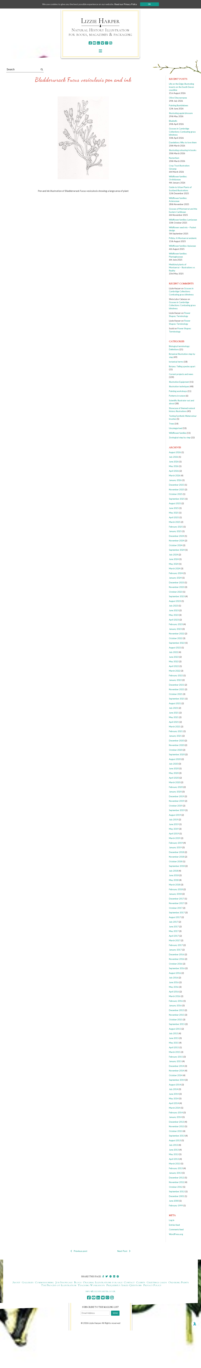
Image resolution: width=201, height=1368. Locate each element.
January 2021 (175, 736)
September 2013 (177, 1135)
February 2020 (176, 787)
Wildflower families (177, 433)
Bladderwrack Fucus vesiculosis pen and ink (83, 79)
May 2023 (174, 615)
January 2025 (175, 531)
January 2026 (175, 480)
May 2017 (174, 931)
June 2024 (174, 559)
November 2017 (176, 903)
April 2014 (174, 1103)
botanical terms (176, 361)
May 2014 (174, 1098)
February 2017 (176, 945)
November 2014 (176, 1070)
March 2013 (174, 1163)
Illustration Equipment (179, 382)
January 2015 (175, 1061)
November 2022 (176, 633)
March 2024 (174, 568)
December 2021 (176, 685)
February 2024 (176, 573)
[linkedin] (98, 43)
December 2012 (176, 1177)
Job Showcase (63, 1282)
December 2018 (176, 852)
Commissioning (44, 1282)
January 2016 (175, 1005)
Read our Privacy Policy (125, 4)
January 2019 (175, 847)
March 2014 (174, 1108)
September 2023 (177, 596)
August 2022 (175, 647)
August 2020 (175, 759)
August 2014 (175, 1084)
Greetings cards (157, 1282)
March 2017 (174, 940)
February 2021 (176, 731)
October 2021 (175, 694)
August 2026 (175, 452)
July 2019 (173, 819)
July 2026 (173, 457)
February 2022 (176, 675)
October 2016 (175, 963)
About (16, 1282)
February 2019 (176, 843)
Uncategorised (175, 428)
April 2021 (174, 722)
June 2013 (174, 1149)
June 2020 (174, 768)
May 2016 (174, 987)
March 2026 (174, 475)
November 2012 (176, 1182)
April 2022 (174, 666)
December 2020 (176, 740)
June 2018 (174, 875)
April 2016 (174, 991)
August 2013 (175, 1140)
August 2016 (175, 973)
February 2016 (176, 1001)
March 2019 (174, 838)
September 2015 (177, 1024)
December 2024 (176, 536)
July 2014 (173, 1089)
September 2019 (177, 810)
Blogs (77, 1282)
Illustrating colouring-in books (182, 150)
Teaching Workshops (91, 1285)
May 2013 (174, 1154)
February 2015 (176, 1056)
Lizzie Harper (100, 21)
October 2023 (175, 592)
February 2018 (176, 889)
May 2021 (174, 717)
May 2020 (174, 773)
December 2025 (176, 485)
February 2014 (176, 1112)
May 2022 (174, 661)
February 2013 (176, 1168)
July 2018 (173, 870)
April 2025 (174, 517)
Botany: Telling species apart (182, 366)
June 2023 (174, 610)
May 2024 (174, 564)
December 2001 (176, 1196)
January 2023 (175, 629)
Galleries (27, 1282)
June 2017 (174, 926)
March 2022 (174, 671)
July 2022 (173, 652)
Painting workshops (178, 391)
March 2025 (174, 522)
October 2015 (175, 1019)
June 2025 (174, 508)
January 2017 (175, 949)
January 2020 (175, 791)
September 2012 (177, 1191)
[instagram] (110, 43)
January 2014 (175, 1117)
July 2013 (173, 1145)
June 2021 (174, 712)
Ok (149, 4)
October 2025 (175, 494)
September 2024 (177, 550)
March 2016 (174, 996)
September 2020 (177, 754)
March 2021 (174, 726)
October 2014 (175, 1075)
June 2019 (174, 824)
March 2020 (174, 782)
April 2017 (174, 936)
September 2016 (177, 968)
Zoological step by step (179, 437)
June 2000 (174, 1201)
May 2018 (174, 880)
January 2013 (175, 1173)
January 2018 (175, 894)
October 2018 (175, 861)
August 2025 (175, 503)
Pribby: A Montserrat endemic (183, 238)
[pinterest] (106, 43)
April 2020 (174, 778)
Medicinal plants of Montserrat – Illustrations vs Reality (182, 267)
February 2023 (176, 624)
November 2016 (176, 959)
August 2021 (175, 703)
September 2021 (177, 698)
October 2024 (175, 545)
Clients (140, 1282)
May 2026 (174, 466)
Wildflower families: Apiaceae (182, 246)
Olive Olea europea (178, 97)
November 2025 (176, 489)
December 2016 (176, 954)
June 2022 (174, 657)
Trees (171, 423)
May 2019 (174, 829)
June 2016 (174, 982)
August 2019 (175, 815)
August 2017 (175, 917)
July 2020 (173, 763)
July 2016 (173, 977)
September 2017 (177, 912)
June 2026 (174, 461)
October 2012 (175, 1187)
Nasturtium (174, 158)
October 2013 (175, 1131)
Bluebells (173, 121)
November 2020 (176, 745)
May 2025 (174, 512)
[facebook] (90, 43)
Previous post (80, 1251)
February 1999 (176, 1205)
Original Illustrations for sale (102, 1282)
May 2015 (174, 1042)
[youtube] (94, 43)
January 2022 (175, 680)
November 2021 (176, 689)
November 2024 (176, 540)
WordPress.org (176, 1234)
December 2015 (176, 1010)
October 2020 (175, 750)
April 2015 (174, 1047)
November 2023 (176, 587)
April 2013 (174, 1159)
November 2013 (176, 1126)
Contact (129, 1282)
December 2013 (176, 1122)
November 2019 (176, 801)
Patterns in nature (177, 395)
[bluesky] (102, 43)
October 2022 (175, 638)
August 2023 (175, 601)
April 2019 (174, 833)
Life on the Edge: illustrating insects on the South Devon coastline (181, 87)
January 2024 (175, 578)
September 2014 (177, 1080)
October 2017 (175, 908)
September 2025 (177, 499)
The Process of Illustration (58, 1285)
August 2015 (175, 1029)
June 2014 (174, 1094)
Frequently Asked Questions (124, 1285)
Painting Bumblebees (178, 105)
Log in (171, 1220)
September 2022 (177, 643)
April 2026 (174, 471)
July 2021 (173, 708)
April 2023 (174, 619)
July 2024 (173, 554)
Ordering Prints (178, 1282)
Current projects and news (181, 374)
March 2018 (174, 884)
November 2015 (176, 1015)
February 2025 (176, 526)
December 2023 (176, 582)
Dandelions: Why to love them (183, 142)
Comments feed (176, 1229)
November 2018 (176, 856)
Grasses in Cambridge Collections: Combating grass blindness (182, 131)
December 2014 (176, 1066)
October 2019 (175, 805)
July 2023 (173, 605)
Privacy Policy (152, 1285)
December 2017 (176, 898)
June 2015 (174, 1038)
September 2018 (177, 866)
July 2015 (173, 1033)
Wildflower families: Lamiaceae (183, 219)
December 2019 (176, 796)
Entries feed (174, 1225)
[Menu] (100, 51)
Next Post (122, 1251)
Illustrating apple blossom (181, 113)
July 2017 (173, 922)
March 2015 (174, 1052)
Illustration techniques (179, 386)
